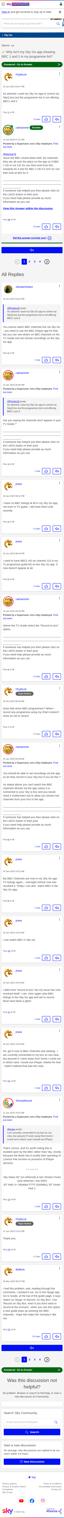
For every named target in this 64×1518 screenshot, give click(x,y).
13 (9, 1199)
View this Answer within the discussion (28, 208)
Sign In (60, 5)
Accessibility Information (50, 1486)
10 (9, 951)
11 (9, 1012)
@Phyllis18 (13, 308)
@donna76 (9, 154)
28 (9, 219)
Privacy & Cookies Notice (14, 1486)
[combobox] (29, 23)
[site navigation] (3, 4)
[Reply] (57, 119)
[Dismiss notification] (60, 12)
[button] (59, 73)
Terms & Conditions (52, 1483)
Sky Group (7, 1492)
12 (9, 1081)
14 (9, 1249)
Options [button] (5, 45)
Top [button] (33, 1477)
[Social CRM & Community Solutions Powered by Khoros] (54, 1511)
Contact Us (56, 1489)
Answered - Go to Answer (32, 64)
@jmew (11, 1129)
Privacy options (9, 1483)
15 (9, 1329)
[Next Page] (47, 262)
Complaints (7, 1489)
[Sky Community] (18, 4)
